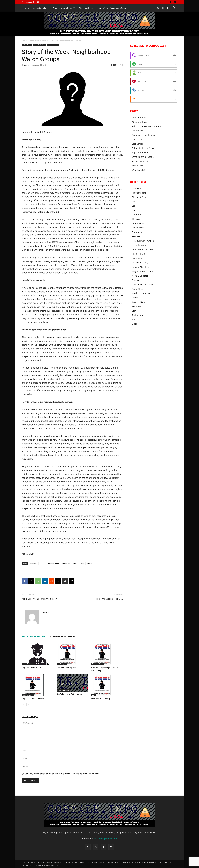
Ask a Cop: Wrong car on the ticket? (39, 599)
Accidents (136, 188)
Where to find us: (140, 161)
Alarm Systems (28, 695)
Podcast (135, 280)
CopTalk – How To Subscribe (69, 694)
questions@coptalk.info (105, 838)
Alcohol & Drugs (139, 197)
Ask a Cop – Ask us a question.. (112, 8)
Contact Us (137, 139)
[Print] (65, 581)
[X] (165, 2)
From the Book (28, 664)
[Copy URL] (71, 581)
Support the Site (140, 152)
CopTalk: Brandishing (100, 699)
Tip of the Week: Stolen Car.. (109, 599)
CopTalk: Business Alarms (33, 699)
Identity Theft (138, 254)
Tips (56, 45)
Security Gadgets (140, 302)
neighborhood (53, 563)
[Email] (58, 581)
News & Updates (40, 45)
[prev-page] (23, 704)
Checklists (137, 219)
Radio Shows (138, 288)
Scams (135, 297)
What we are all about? (62, 8)
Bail (93, 695)
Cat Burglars (61, 664)
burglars (33, 563)
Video (134, 323)
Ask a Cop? (137, 201)
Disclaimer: (137, 143)
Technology (137, 315)
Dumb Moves (138, 223)
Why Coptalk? (138, 170)
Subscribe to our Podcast (144, 148)
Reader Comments (141, 293)
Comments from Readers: (144, 135)
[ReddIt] (51, 581)
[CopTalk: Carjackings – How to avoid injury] (107, 654)
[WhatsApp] (38, 581)
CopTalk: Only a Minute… (32, 667)
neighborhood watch (70, 563)
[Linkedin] (45, 581)
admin (26, 65)
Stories (50, 45)
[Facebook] (161, 2)
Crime (42, 563)
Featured (136, 236)
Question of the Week (142, 284)
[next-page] (28, 704)
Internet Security (140, 262)
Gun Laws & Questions (143, 249)
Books (135, 210)
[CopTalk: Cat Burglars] (72, 654)
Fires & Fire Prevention (143, 240)
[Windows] (170, 2)
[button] (173, 8)
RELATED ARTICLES (33, 636)
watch (89, 563)
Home (26, 8)
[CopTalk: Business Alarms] (37, 685)
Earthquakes (138, 227)
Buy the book (138, 130)
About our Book (86, 8)
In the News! (34, 40)
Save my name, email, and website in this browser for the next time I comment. (62, 773)
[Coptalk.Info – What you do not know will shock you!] (99, 24)
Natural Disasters (140, 267)
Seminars (136, 306)
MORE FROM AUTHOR (61, 636)
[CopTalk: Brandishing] (107, 685)
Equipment (137, 232)
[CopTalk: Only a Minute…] (37, 654)
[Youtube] (175, 2)
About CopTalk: (39, 8)
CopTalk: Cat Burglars (66, 667)
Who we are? (138, 165)
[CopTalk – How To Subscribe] (72, 683)
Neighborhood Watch (142, 271)
